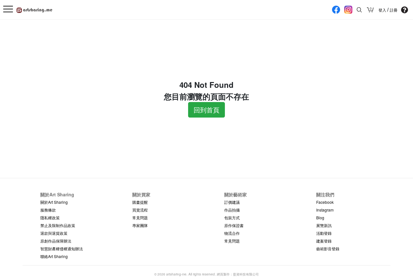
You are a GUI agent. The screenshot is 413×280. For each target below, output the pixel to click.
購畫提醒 (140, 202)
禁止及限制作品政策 (57, 225)
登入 (382, 10)
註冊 (394, 10)
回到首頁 (206, 109)
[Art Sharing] (35, 9)
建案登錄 (324, 241)
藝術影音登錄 (327, 248)
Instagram (325, 210)
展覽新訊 (324, 225)
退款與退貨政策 (53, 233)
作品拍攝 (232, 210)
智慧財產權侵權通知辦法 (61, 248)
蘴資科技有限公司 (246, 274)
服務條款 (48, 210)
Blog (320, 217)
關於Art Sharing (54, 202)
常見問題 (140, 217)
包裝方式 (232, 217)
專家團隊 (140, 225)
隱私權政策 (50, 217)
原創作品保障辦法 (55, 241)
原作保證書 (234, 225)
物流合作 (232, 233)
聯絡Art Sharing (54, 256)
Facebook (325, 202)
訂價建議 (232, 202)
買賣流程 (140, 210)
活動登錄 (324, 233)
